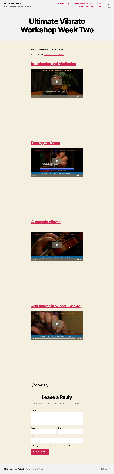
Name (33, 428)
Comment (34, 410)
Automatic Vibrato (46, 222)
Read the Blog (96, 6)
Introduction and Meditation (53, 64)
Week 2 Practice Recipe (54, 54)
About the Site (84, 6)
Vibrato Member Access (83, 4)
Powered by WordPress (34, 469)
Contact (98, 4)
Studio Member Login (62, 4)
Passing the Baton (45, 143)
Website (33, 437)
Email (60, 428)
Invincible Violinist (12, 3)
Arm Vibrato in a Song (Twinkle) (56, 306)
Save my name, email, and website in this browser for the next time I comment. (56, 446)
